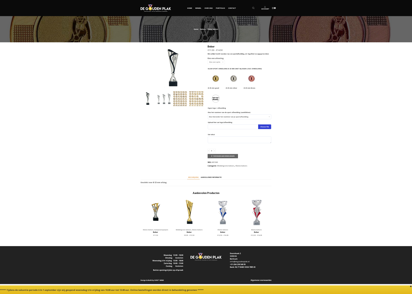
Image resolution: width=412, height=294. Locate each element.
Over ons (208, 8)
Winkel (198, 8)
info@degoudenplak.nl (240, 261)
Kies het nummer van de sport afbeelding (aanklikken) (229, 112)
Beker (155, 232)
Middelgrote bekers (225, 166)
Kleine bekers (213, 29)
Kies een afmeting (216, 58)
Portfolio (220, 8)
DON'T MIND (159, 280)
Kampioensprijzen (161, 230)
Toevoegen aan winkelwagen (224, 156)
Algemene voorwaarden (261, 280)
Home (189, 8)
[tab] (193, 177)
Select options (166, 222)
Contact (232, 8)
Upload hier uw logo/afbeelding (220, 122)
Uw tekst (211, 134)
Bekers (203, 29)
